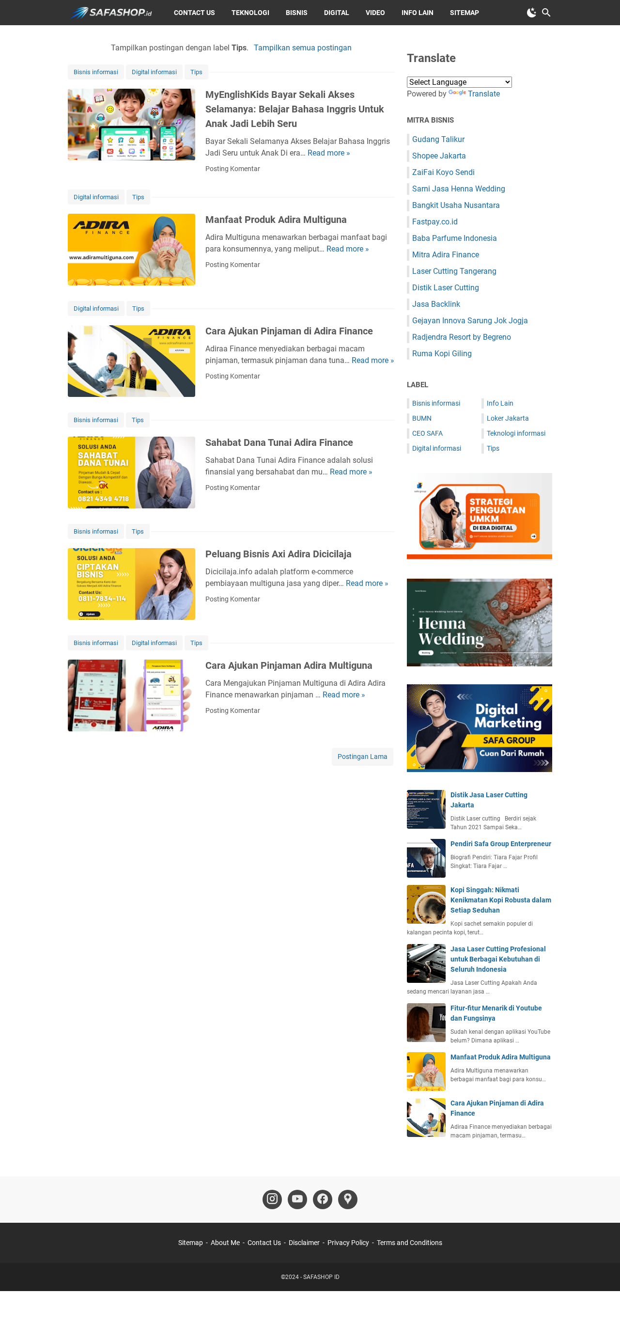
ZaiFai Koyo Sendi (443, 172)
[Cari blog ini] (546, 12)
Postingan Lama (363, 756)
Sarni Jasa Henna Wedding (458, 188)
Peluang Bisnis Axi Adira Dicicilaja (278, 554)
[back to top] (600, 1319)
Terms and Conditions (409, 1242)
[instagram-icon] (272, 1199)
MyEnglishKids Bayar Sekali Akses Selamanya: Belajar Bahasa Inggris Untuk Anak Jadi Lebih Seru (294, 109)
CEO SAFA (427, 433)
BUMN (422, 418)
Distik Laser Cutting (445, 287)
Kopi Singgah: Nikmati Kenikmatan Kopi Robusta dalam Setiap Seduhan (500, 900)
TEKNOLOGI (250, 12)
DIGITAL (336, 12)
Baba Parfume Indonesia (454, 238)
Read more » (329, 153)
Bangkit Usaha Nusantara (456, 205)
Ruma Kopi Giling (442, 353)
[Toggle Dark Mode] (532, 12)
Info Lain (500, 403)
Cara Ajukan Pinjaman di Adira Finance (289, 331)
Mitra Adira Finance (445, 254)
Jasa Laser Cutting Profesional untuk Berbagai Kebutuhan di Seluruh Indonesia (498, 959)
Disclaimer (304, 1242)
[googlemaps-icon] (347, 1199)
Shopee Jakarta (439, 155)
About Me (225, 1242)
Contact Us (194, 12)
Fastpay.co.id (435, 221)
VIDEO (375, 12)
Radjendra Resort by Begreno (461, 337)
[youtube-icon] (297, 1199)
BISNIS (297, 12)
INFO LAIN (418, 12)
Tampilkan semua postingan (302, 47)
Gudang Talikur (438, 139)
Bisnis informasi (96, 72)
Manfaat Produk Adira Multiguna (276, 219)
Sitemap (464, 12)
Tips (196, 72)
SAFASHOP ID (321, 1277)
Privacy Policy (348, 1242)
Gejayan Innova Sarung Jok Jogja (470, 320)
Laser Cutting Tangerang (454, 271)
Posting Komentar (232, 169)
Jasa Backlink (436, 304)
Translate (484, 93)
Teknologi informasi (516, 433)
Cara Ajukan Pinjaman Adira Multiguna (288, 665)
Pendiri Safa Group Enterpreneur (500, 844)
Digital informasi (154, 72)
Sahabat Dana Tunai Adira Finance (279, 442)
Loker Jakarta (508, 418)
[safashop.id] (112, 12)
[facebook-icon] (322, 1199)
